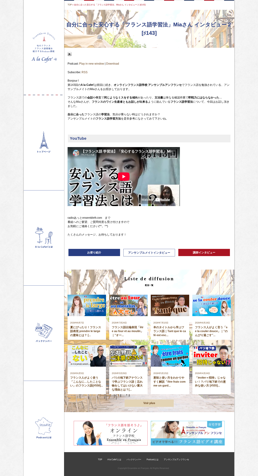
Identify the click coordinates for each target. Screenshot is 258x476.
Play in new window (91, 63)
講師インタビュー (204, 252)
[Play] (70, 59)
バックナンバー (134, 459)
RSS (85, 72)
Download (112, 63)
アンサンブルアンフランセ (176, 459)
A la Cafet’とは (114, 459)
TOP (70, 5)
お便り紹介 (94, 252)
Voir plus (149, 403)
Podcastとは (152, 459)
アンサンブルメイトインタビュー (149, 252)
